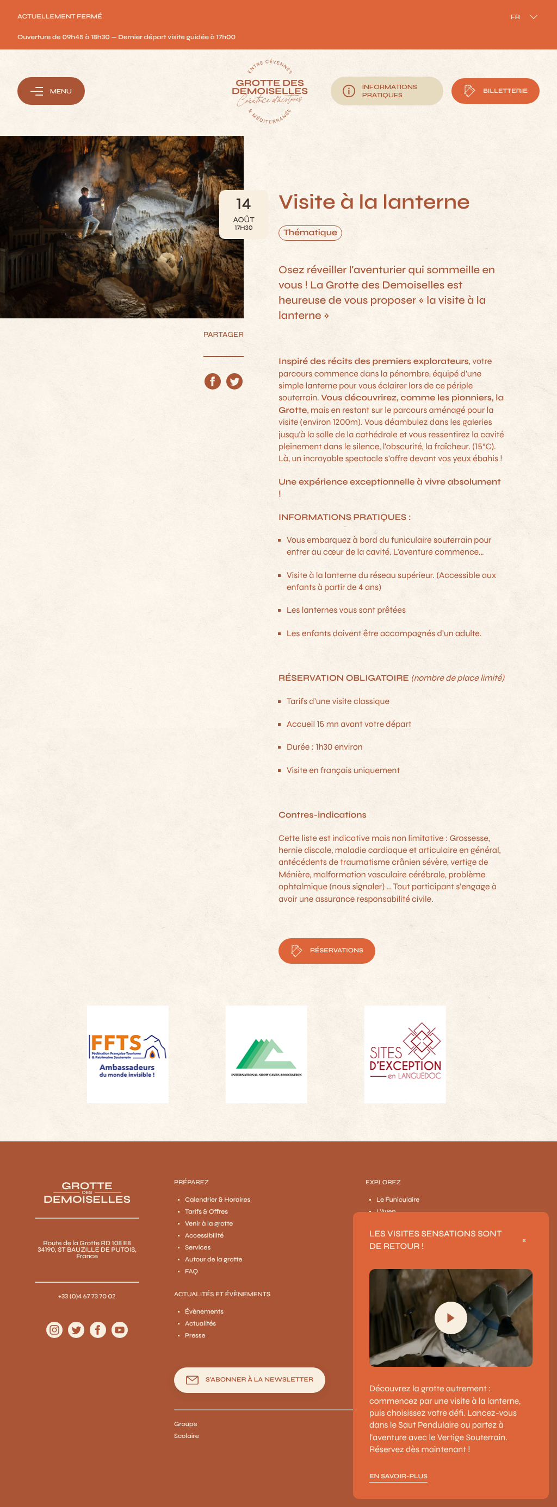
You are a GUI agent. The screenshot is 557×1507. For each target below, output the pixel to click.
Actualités (200, 1324)
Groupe (185, 1424)
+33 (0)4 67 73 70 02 (87, 1296)
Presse (195, 1336)
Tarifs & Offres (206, 1212)
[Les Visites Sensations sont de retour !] (451, 1318)
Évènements (204, 1312)
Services (198, 1248)
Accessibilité (204, 1236)
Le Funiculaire (397, 1200)
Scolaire (186, 1436)
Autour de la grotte (213, 1260)
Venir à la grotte (209, 1224)
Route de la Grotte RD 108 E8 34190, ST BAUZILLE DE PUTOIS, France (87, 1250)
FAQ (191, 1272)
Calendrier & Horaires (217, 1200)
